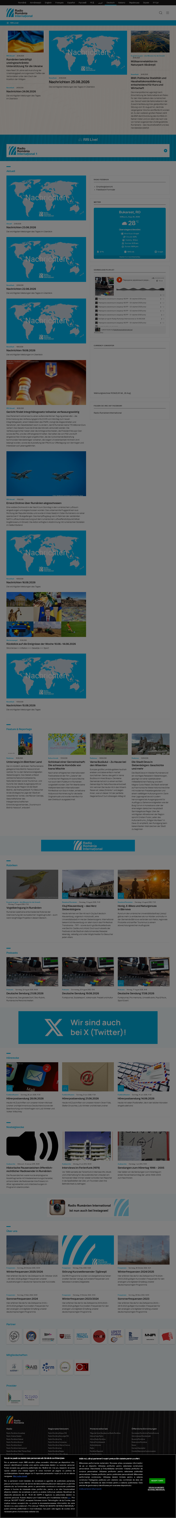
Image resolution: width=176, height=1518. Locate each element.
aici (69, 1498)
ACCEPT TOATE (157, 1481)
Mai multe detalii (20, 1476)
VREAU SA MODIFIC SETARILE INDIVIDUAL (156, 1489)
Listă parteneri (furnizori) (90, 1489)
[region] (88, 1486)
